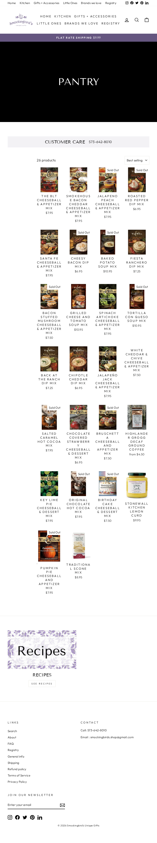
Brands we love (91, 3)
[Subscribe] (62, 805)
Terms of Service (19, 775)
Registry (111, 3)
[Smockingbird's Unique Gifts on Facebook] (17, 817)
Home (12, 3)
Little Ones (70, 3)
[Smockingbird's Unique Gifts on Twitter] (25, 817)
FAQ (11, 743)
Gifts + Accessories (46, 3)
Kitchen (25, 3)
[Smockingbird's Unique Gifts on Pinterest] (32, 817)
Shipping (13, 763)
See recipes (42, 683)
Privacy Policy (17, 782)
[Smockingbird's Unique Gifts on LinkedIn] (40, 817)
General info (16, 756)
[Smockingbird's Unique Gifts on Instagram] (10, 817)
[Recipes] (42, 649)
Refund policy (17, 769)
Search (12, 731)
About (12, 737)
